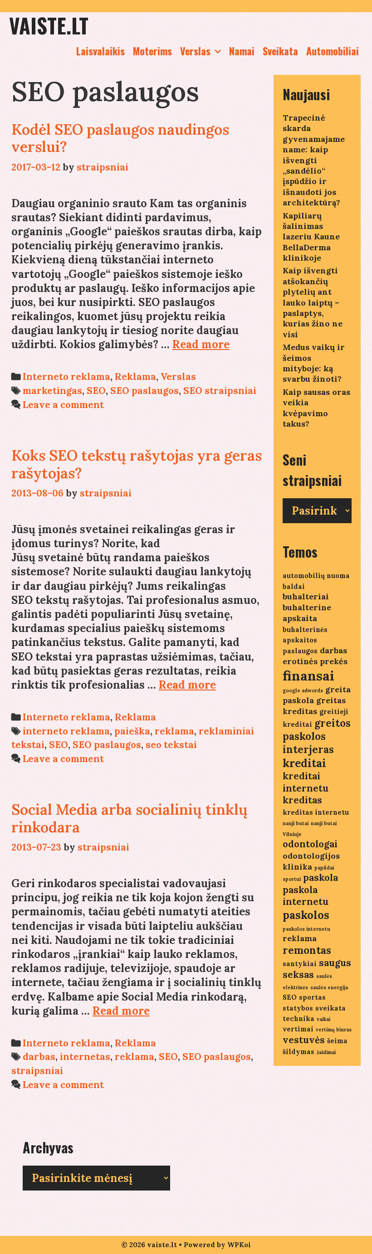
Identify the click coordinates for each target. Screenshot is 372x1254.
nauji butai (295, 823)
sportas (312, 997)
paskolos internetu (306, 929)
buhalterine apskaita (307, 612)
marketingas (52, 390)
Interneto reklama (66, 376)
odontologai (310, 844)
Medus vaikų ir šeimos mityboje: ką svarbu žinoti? (314, 363)
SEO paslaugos (144, 390)
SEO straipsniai (219, 390)
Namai (242, 51)
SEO (96, 390)
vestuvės (304, 1040)
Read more (201, 344)
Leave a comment (63, 405)
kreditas (302, 800)
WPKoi (239, 1244)
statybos (298, 1008)
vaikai (323, 1019)
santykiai (300, 963)
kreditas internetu (316, 812)
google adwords (303, 690)
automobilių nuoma (316, 575)
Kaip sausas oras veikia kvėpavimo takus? (316, 408)
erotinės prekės (315, 661)
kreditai (304, 763)
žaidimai (326, 1052)
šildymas (298, 1051)
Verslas (195, 51)
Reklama (135, 376)
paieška (132, 731)
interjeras (308, 749)
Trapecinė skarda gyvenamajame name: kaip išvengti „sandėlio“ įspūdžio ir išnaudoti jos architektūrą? (314, 160)
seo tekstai (171, 745)
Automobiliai (332, 51)
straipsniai (37, 1070)
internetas (85, 1056)
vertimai (298, 1029)
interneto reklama (66, 731)
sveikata (330, 1008)
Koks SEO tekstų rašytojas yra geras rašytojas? (136, 464)
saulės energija (329, 987)
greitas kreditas (314, 705)
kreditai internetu (305, 782)
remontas (307, 950)
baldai (294, 586)
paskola (320, 877)
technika (298, 1018)
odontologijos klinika (311, 861)
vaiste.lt (48, 25)
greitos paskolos (317, 730)
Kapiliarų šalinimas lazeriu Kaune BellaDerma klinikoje (311, 236)
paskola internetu (305, 896)
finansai (308, 675)
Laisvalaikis (100, 51)
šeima (337, 1040)
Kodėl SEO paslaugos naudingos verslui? (120, 138)
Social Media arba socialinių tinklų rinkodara (129, 818)
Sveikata (280, 51)
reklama (174, 731)
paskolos (306, 915)
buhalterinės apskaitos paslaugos (305, 640)
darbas (39, 1056)
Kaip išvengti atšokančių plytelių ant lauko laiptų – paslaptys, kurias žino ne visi (313, 302)
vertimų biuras (334, 1029)
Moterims (152, 51)
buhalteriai (306, 596)
